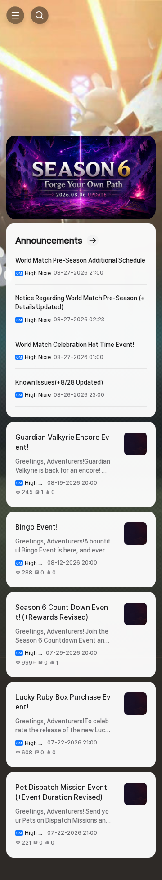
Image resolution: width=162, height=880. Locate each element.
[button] (81, 177)
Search (40, 15)
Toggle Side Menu (15, 15)
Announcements (48, 240)
